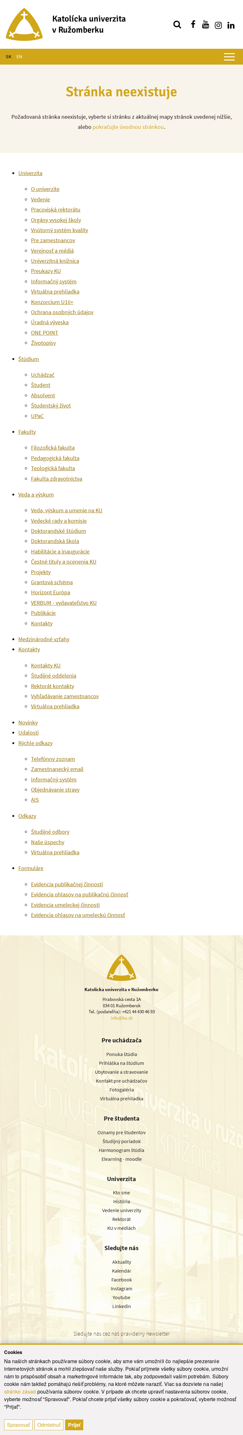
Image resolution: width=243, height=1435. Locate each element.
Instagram (121, 1288)
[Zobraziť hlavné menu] (229, 57)
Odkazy (27, 815)
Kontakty (42, 623)
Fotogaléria (121, 1089)
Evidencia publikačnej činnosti (67, 884)
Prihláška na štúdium (121, 1063)
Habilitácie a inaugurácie (60, 551)
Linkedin (121, 1306)
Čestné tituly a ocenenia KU (64, 561)
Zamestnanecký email (57, 769)
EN (19, 56)
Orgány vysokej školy (56, 220)
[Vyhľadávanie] (177, 24)
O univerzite (45, 189)
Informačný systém (54, 281)
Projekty (41, 572)
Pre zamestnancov (53, 240)
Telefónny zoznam (53, 758)
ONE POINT (44, 332)
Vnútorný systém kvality (59, 230)
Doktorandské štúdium (58, 530)
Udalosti (28, 732)
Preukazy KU (46, 271)
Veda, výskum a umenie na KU (67, 510)
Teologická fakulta (53, 468)
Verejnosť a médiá (52, 250)
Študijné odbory (50, 831)
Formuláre (30, 868)
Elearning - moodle (122, 1159)
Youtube (121, 1297)
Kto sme (121, 1192)
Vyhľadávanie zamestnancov (65, 696)
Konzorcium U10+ (52, 302)
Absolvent (43, 395)
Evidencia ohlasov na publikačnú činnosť (79, 894)
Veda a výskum (36, 494)
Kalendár (121, 1270)
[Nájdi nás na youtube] (205, 24)
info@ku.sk (122, 1018)
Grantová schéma (52, 582)
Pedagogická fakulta (55, 458)
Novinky (28, 722)
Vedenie (40, 199)
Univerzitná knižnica (55, 260)
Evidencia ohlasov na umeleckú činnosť (78, 915)
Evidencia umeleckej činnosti (65, 904)
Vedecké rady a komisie (59, 520)
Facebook (121, 1279)
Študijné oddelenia (53, 675)
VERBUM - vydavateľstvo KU (64, 602)
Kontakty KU (46, 665)
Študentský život (51, 405)
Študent (40, 385)
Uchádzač (42, 374)
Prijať (74, 1424)
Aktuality (121, 1262)
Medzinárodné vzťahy (43, 639)
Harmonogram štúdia (121, 1150)
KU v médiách (121, 1228)
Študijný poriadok (122, 1141)
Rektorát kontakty (52, 686)
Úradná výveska (50, 322)
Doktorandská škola (55, 541)
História (121, 1201)
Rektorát (121, 1219)
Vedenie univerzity (121, 1210)
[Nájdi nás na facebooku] (193, 24)
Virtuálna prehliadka (55, 291)
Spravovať (18, 1424)
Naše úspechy (47, 842)
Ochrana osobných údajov (62, 312)
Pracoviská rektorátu (55, 209)
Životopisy (43, 342)
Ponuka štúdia (121, 1054)
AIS (35, 799)
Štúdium (28, 359)
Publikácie (43, 612)
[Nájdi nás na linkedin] (231, 24)
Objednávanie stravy (55, 789)
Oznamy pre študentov (121, 1132)
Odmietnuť (48, 1424)
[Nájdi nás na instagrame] (218, 24)
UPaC (37, 416)
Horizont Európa (50, 592)
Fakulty (27, 431)
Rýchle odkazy (35, 743)
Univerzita (30, 173)
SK (8, 56)
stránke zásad (20, 1391)
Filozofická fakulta (53, 447)
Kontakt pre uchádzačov (121, 1081)
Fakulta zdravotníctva (56, 478)
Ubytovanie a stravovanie (121, 1072)
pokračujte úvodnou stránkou (128, 126)
